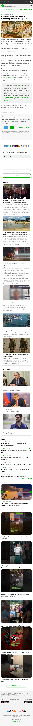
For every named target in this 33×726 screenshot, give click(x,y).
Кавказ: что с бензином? (9, 9)
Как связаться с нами (14, 699)
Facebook (5, 97)
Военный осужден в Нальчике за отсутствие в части (15, 470)
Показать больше (16, 685)
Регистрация (16, 171)
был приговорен (9, 77)
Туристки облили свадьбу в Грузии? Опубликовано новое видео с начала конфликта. (15, 625)
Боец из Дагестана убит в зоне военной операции (16, 464)
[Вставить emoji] (17, 156)
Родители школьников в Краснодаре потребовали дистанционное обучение (14, 201)
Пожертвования (28, 699)
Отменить (16, 175)
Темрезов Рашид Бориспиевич (12, 390)
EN (4, 1)
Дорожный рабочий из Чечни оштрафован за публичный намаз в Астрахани (14, 504)
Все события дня (27, 478)
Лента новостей (10, 11)
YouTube (6, 100)
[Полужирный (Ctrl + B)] (4, 156)
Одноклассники (25, 97)
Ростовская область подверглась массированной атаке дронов (12, 330)
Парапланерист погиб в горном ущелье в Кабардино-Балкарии (13, 444)
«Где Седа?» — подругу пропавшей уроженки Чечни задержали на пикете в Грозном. (15, 567)
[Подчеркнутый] (10, 156)
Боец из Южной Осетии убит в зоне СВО (13, 476)
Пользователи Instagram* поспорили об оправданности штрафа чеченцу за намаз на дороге (16, 265)
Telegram (6, 92)
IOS (24, 85)
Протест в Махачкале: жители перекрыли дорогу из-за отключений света (15, 595)
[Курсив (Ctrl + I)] (7, 156)
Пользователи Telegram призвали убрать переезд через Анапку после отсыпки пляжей (16, 233)
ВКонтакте (17, 97)
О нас (2, 699)
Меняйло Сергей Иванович (11, 411)
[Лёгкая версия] (8, 2)
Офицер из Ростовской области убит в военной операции (15, 458)
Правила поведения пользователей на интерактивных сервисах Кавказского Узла (16, 716)
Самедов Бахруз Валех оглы (11, 433)
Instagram (11, 97)
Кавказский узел (6, 73)
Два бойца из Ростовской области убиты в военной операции (15, 355)
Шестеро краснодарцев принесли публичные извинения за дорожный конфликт (16, 303)
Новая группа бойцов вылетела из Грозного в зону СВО (16, 451)
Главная (3, 11)
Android (20, 85)
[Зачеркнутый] (13, 156)
